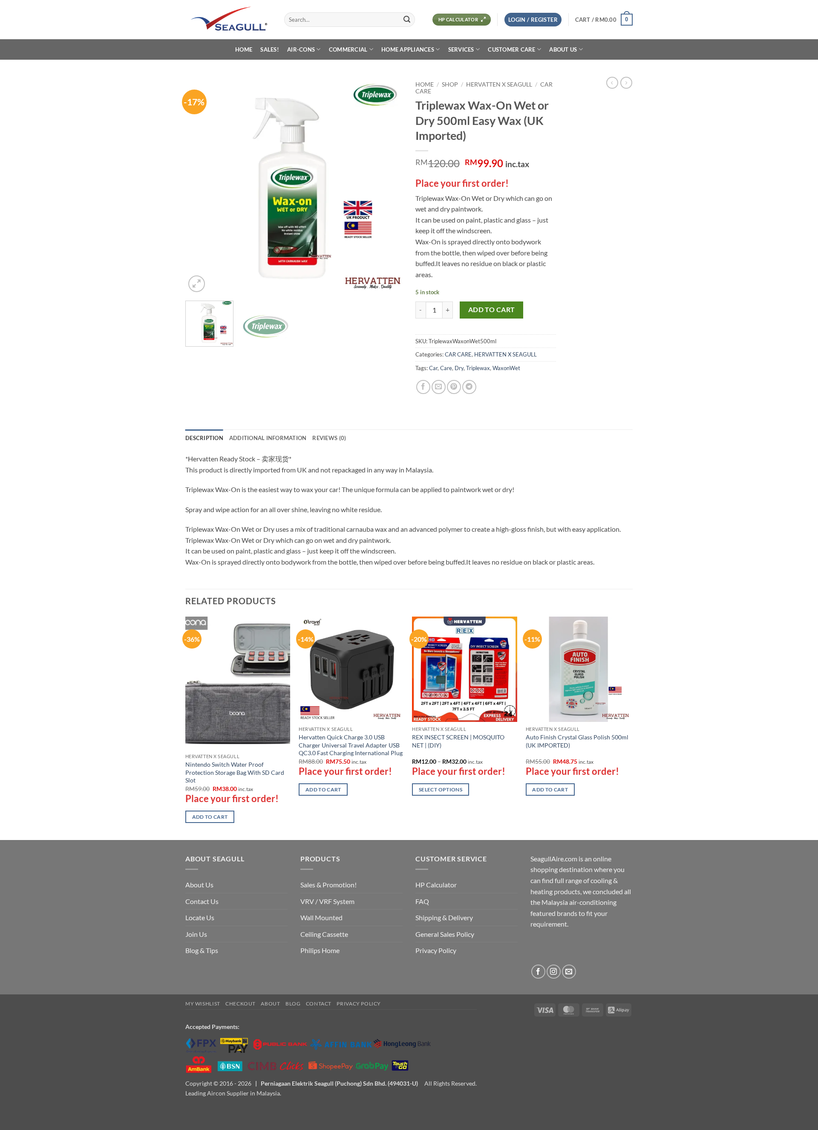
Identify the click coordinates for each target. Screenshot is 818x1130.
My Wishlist (202, 1003)
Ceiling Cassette (324, 934)
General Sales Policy (444, 934)
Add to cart (491, 309)
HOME (243, 49)
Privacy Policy (435, 950)
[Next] (387, 185)
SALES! (269, 49)
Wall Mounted (321, 917)
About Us (199, 885)
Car (433, 368)
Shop (450, 84)
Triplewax (478, 368)
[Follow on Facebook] (538, 972)
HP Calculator (436, 885)
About (270, 1003)
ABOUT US (563, 49)
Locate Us (199, 917)
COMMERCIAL (348, 49)
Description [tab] (204, 438)
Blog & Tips (201, 950)
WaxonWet (506, 368)
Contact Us (202, 901)
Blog (292, 1003)
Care (446, 368)
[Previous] (200, 185)
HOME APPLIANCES (407, 49)
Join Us (196, 934)
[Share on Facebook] (423, 387)
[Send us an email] (569, 972)
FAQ (422, 901)
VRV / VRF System (327, 901)
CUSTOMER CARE (511, 49)
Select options (440, 789)
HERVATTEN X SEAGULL (499, 84)
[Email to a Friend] (439, 387)
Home (424, 84)
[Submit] (407, 19)
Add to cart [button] (210, 817)
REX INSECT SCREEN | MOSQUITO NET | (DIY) (458, 741)
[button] (533, 20)
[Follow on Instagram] (554, 972)
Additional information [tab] (268, 438)
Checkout (240, 1003)
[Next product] (612, 83)
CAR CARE (458, 354)
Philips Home (320, 950)
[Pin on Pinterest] (454, 387)
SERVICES (461, 49)
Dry (459, 368)
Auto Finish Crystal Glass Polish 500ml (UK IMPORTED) (577, 741)
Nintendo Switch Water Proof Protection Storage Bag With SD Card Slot (234, 772)
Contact (318, 1003)
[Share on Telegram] (469, 387)
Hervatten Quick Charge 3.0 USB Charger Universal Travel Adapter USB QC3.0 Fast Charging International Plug (351, 744)
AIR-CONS (301, 49)
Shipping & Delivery (444, 917)
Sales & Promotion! (328, 885)
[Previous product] (626, 83)
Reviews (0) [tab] (329, 438)
